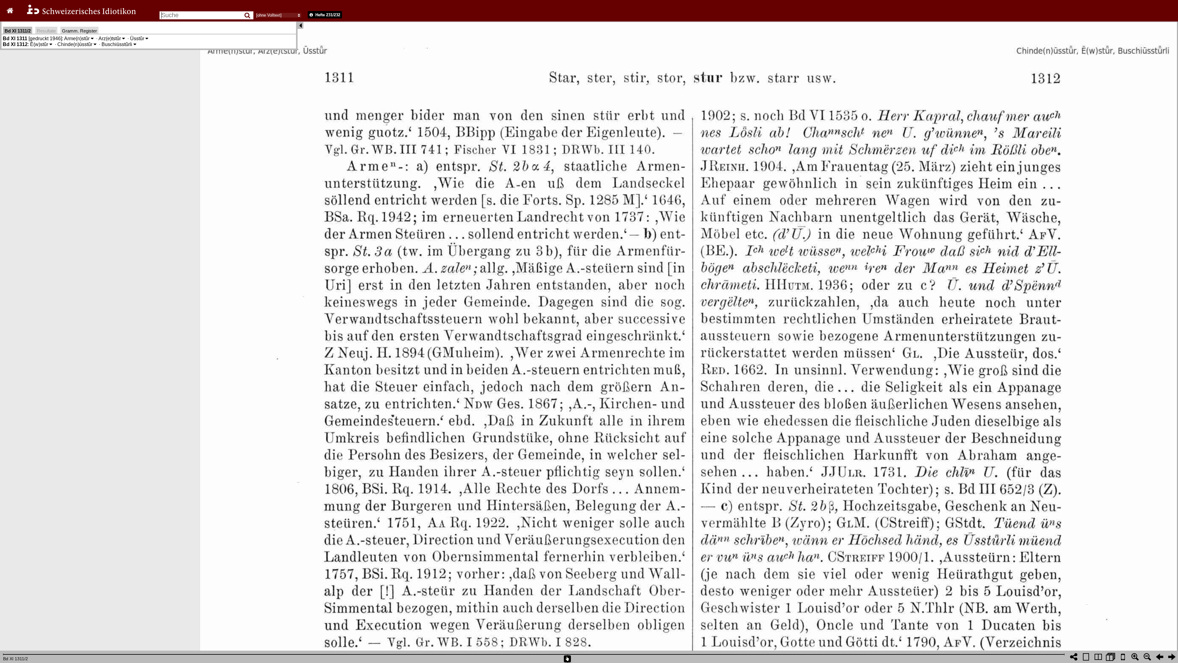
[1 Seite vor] (1172, 657)
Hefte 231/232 (327, 15)
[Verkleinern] (1147, 657)
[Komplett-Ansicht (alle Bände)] (1110, 657)
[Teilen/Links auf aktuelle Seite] (1074, 657)
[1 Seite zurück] (1159, 657)
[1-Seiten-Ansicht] (1086, 657)
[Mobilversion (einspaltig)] (1123, 657)
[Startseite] (77, 13)
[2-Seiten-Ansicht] (1098, 657)
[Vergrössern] (1135, 657)
